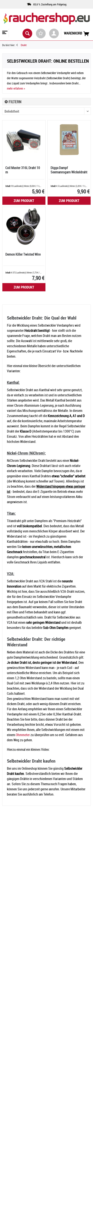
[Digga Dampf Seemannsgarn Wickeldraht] (69, 139)
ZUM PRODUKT (24, 200)
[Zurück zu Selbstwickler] (18, 45)
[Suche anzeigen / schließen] (27, 33)
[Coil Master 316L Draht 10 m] (23, 139)
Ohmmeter (23, 734)
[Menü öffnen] (4, 33)
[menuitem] (4, 33)
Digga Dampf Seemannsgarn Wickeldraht (69, 170)
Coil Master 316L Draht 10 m (22, 170)
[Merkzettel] (41, 33)
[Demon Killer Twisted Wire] (23, 226)
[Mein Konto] (54, 33)
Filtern (14, 101)
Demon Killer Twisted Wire (23, 254)
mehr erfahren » (16, 88)
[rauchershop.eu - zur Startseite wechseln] (46, 21)
